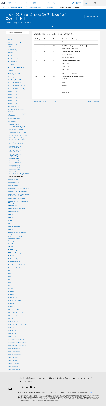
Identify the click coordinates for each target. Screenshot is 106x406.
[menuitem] (4, 7)
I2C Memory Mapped (13, 182)
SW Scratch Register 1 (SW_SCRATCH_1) (15, 151)
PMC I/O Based (12, 256)
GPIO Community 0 (13, 92)
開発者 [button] (34, 3)
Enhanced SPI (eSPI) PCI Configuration (18, 68)
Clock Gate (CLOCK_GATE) (16, 163)
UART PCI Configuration (14, 354)
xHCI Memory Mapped (14, 369)
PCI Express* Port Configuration (16, 253)
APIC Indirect (11, 47)
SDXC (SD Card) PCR (13, 310)
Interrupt (10, 214)
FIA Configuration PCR (14, 74)
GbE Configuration (13, 77)
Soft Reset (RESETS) (14, 124)
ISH (9, 223)
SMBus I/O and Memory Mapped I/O (17, 324)
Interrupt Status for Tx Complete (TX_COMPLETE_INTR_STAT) (17, 138)
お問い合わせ (67, 378)
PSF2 (9, 274)
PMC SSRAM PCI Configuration (16, 262)
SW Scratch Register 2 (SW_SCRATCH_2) (15, 155)
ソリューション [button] (25, 3)
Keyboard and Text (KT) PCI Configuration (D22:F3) (15, 237)
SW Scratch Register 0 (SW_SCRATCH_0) (15, 146)
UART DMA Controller (14, 348)
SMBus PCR (11, 327)
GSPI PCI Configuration (14, 107)
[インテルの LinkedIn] (27, 387)
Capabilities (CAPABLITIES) (16, 176)
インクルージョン (41, 378)
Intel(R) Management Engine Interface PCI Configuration (18, 202)
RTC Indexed (11, 286)
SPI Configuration (12, 333)
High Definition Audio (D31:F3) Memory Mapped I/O (18, 110)
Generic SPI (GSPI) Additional (15, 83)
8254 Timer (11, 40)
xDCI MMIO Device (13, 357)
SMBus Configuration (13, 321)
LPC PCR (10, 244)
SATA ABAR (11, 292)
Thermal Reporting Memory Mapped (17, 342)
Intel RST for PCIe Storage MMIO (16, 198)
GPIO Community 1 (13, 95)
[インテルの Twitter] (23, 387)
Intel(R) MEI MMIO (13, 205)
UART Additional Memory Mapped (17, 345)
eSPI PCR (10, 71)
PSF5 (9, 283)
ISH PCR (10, 229)
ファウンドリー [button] (52, 3)
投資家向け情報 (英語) (55, 378)
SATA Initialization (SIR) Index (15, 301)
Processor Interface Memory (15, 268)
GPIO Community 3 (13, 101)
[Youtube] (30, 387)
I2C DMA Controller (13, 179)
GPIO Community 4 (13, 104)
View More (52, 27)
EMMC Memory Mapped (14, 59)
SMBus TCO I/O (12, 330)
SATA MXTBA (11, 307)
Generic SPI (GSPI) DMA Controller (17, 86)
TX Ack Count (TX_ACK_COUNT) (17, 132)
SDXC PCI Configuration (14, 318)
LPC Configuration (13, 241)
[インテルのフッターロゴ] (9, 389)
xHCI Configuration (13, 366)
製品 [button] (9, 3)
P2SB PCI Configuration (14, 250)
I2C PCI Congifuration (13, 185)
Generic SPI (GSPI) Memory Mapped (17, 89)
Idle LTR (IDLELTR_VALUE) (16, 129)
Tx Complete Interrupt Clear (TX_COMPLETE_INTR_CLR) (16, 142)
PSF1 (9, 271)
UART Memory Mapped (14, 351)
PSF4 (9, 280)
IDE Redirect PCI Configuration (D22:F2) (18, 188)
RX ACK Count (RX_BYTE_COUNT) (18, 135)
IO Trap (10, 220)
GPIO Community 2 (13, 98)
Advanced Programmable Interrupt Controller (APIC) (17, 43)
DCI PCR (10, 53)
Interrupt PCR (11, 217)
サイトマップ (88, 378)
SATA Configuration (13, 298)
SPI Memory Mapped (13, 336)
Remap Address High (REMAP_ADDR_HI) (14, 170)
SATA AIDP (11, 295)
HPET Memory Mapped (14, 118)
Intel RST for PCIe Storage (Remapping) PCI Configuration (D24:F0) (18, 195)
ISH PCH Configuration (14, 226)
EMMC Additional (12, 56)
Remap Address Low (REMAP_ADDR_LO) (14, 166)
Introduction (10, 37)
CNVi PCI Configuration (14, 50)
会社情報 (21, 378)
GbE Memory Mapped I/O (14, 80)
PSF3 (9, 277)
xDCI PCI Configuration (14, 363)
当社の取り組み (30, 378)
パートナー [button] (42, 3)
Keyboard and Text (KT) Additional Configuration (17, 233)
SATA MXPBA (11, 304)
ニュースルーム (77, 378)
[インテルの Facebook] (19, 387)
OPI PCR (10, 247)
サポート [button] (16, 3)
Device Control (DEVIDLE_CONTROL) (19, 174)
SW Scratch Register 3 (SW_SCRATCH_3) (15, 159)
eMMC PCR (11, 65)
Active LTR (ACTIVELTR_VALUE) (17, 127)
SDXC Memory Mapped (14, 315)
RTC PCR (10, 289)
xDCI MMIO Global (13, 360)
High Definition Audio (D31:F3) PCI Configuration (17, 114)
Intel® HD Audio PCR (13, 211)
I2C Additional (11, 121)
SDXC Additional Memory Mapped (17, 313)
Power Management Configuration (17, 265)
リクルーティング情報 (25, 381)
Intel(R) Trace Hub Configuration (16, 208)
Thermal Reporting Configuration (16, 339)
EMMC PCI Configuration (14, 62)
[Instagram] (34, 387)
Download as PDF (91, 16)
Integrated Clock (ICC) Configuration (17, 191)
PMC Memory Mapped (14, 259)
